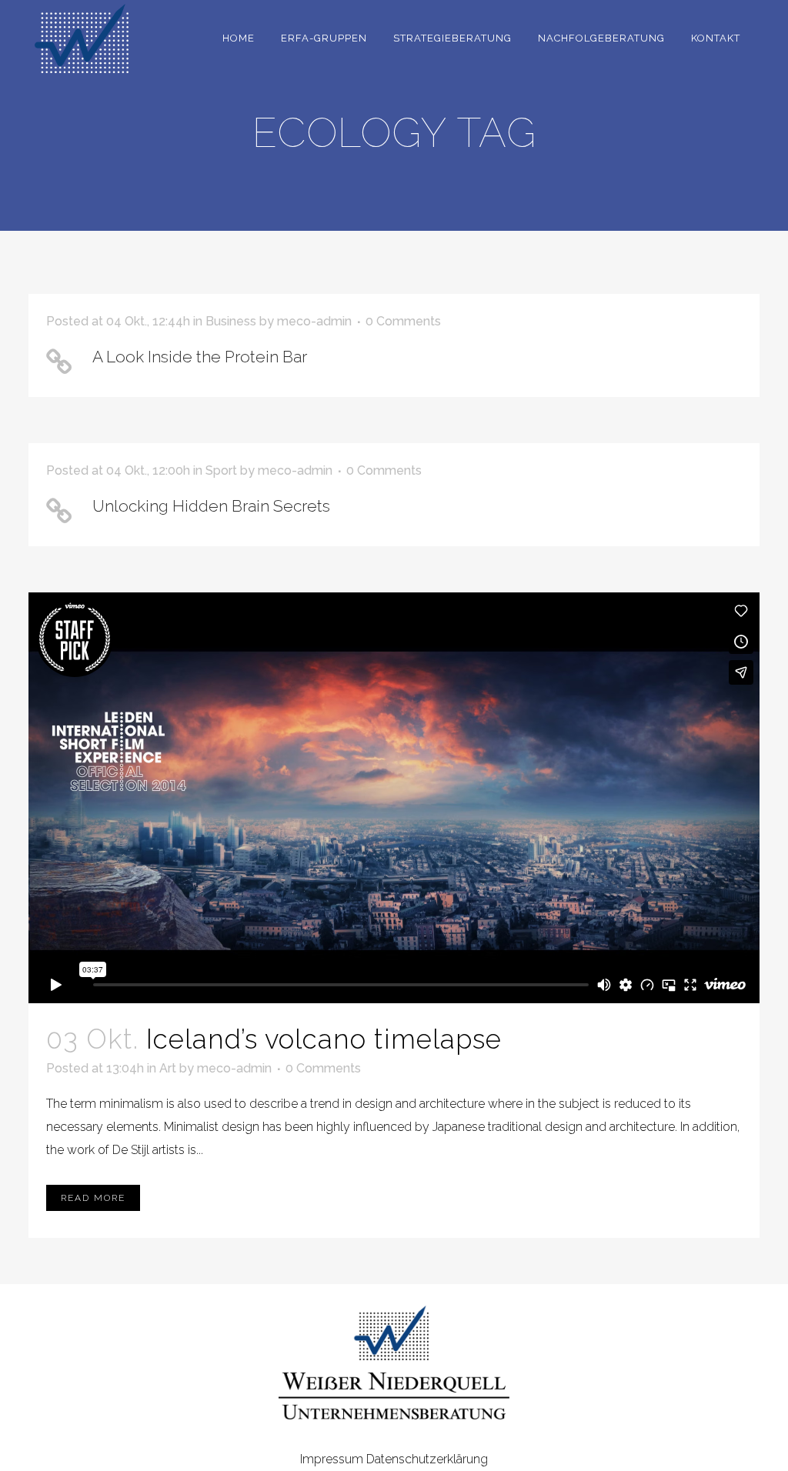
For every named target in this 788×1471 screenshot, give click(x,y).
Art (167, 1068)
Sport (221, 470)
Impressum (331, 1459)
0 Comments (403, 321)
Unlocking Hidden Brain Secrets (211, 505)
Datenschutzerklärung (427, 1459)
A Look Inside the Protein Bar (199, 356)
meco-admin (314, 321)
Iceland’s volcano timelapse (324, 1039)
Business (230, 321)
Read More (93, 1197)
